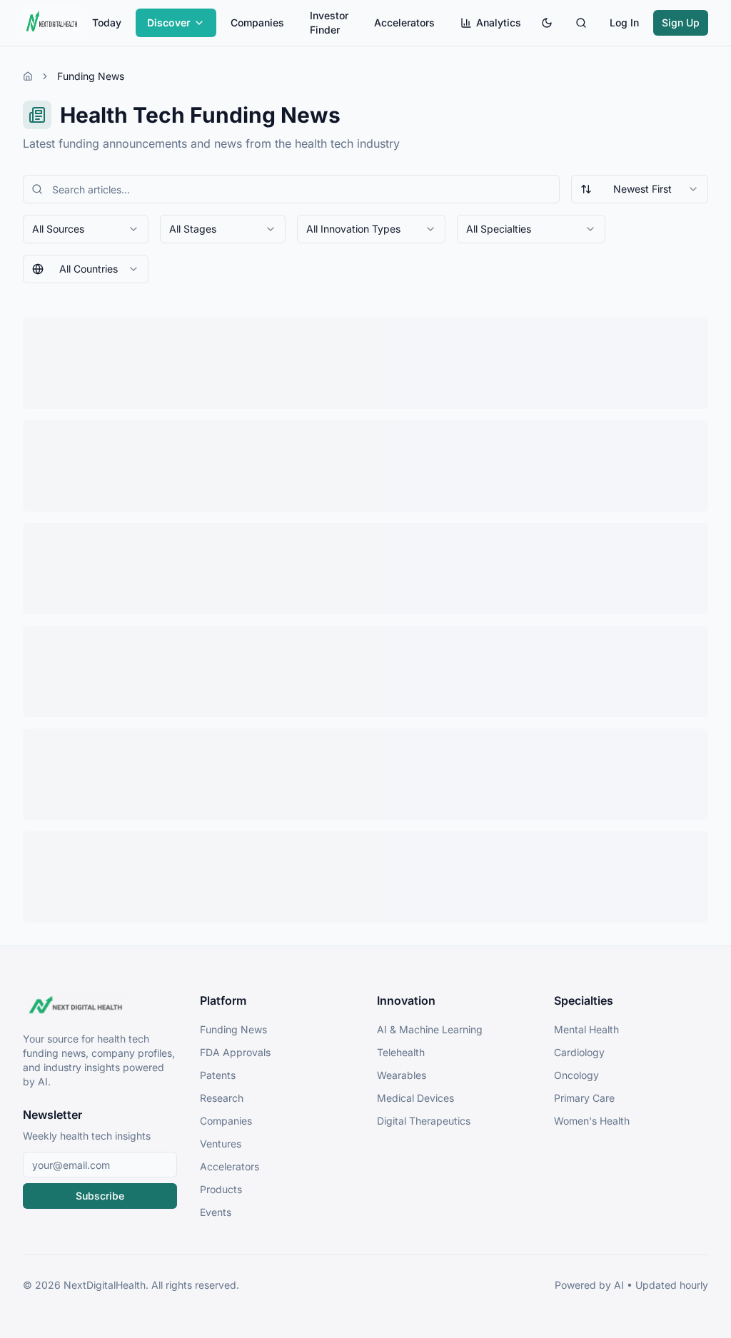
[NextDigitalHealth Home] (100, 1006)
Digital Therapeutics (423, 1121)
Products (221, 1189)
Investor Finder (329, 22)
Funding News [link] (90, 76)
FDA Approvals (235, 1052)
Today (106, 22)
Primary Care (584, 1098)
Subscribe (100, 1196)
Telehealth (401, 1052)
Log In (624, 22)
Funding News (233, 1029)
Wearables (401, 1075)
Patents (218, 1075)
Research (221, 1098)
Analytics (498, 22)
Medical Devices (415, 1098)
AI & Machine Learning (430, 1029)
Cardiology (579, 1052)
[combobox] (639, 189)
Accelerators (404, 22)
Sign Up (681, 22)
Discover (169, 22)
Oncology (576, 1075)
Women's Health (592, 1121)
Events (215, 1212)
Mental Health (586, 1029)
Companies (257, 22)
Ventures (220, 1143)
